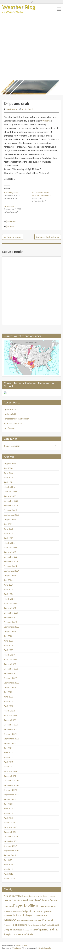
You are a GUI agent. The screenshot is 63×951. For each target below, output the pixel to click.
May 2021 (8, 757)
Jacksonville (19, 915)
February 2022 (10, 715)
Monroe (10, 920)
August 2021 (10, 743)
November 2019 (11, 841)
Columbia (33, 900)
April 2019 (8, 874)
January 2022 (10, 720)
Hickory (48, 911)
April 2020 (8, 818)
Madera (43, 915)
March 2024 (9, 599)
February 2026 (10, 491)
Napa (18, 920)
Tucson (15, 934)
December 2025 (11, 501)
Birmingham (34, 896)
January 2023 (10, 664)
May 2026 (8, 477)
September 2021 (11, 738)
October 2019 (10, 846)
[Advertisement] (31, 47)
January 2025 (10, 552)
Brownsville (52, 896)
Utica (22, 934)
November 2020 (11, 785)
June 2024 (8, 585)
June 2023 (8, 640)
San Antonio (46, 925)
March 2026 (9, 487)
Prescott (7, 925)
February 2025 (10, 547)
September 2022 (11, 682)
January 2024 (10, 608)
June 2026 (8, 473)
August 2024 (10, 575)
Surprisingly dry (11, 192)
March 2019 (9, 878)
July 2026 (8, 468)
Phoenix (29, 920)
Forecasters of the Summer (16, 418)
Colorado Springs (19, 900)
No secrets (9, 206)
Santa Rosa (16, 929)
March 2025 (9, 543)
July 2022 (8, 692)
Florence (41, 906)
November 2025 (11, 505)
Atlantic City (11, 895)
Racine (15, 924)
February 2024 (10, 603)
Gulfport (26, 911)
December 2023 (11, 613)
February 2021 (10, 771)
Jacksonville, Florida (47, 236)
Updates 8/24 (10, 409)
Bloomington (43, 896)
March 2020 (9, 822)
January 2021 (10, 776)
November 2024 (11, 561)
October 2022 (10, 678)
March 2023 (9, 654)
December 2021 (11, 724)
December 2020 (11, 780)
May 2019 (8, 869)
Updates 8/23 (10, 414)
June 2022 (8, 696)
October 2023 (10, 622)
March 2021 (9, 766)
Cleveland (7, 900)
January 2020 (10, 832)
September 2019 (11, 850)
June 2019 (8, 864)
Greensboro (16, 911)
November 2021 (11, 729)
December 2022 (11, 668)
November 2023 (11, 617)
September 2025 (11, 515)
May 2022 (8, 701)
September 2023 (11, 627)
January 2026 (10, 496)
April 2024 (8, 594)
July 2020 (8, 804)
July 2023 (8, 636)
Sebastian (26, 930)
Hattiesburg (38, 911)
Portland (47, 920)
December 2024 (11, 557)
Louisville (36, 915)
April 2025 (8, 538)
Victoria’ (46, 120)
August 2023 (10, 631)
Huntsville (8, 915)
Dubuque (8, 906)
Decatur (54, 900)
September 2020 (11, 794)
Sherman (34, 930)
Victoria (10, 226)
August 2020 (10, 799)
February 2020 (10, 827)
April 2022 (8, 706)
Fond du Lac (51, 907)
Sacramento (37, 925)
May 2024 (8, 589)
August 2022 (10, 687)
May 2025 (8, 533)
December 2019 (11, 836)
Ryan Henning (11, 109)
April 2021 (8, 762)
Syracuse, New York (13, 423)
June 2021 (8, 752)
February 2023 (10, 659)
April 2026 (8, 482)
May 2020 (8, 813)
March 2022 (9, 710)
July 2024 (8, 580)
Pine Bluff (37, 920)
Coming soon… (13, 236)
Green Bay (8, 911)
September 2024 (11, 571)
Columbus (44, 900)
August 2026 (10, 463)
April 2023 (8, 650)
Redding (23, 924)
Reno (30, 925)
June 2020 (8, 808)
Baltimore (23, 896)
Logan (29, 915)
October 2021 (10, 734)
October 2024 (10, 566)
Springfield (46, 929)
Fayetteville (24, 905)
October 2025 (10, 510)
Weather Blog (18, 7)
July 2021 (8, 748)
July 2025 (8, 524)
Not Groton (9, 428)
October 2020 (10, 790)
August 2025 (10, 519)
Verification (12, 221)
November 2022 (11, 673)
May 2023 (8, 645)
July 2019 (8, 860)
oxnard (23, 920)
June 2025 (8, 529)
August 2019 (10, 855)
